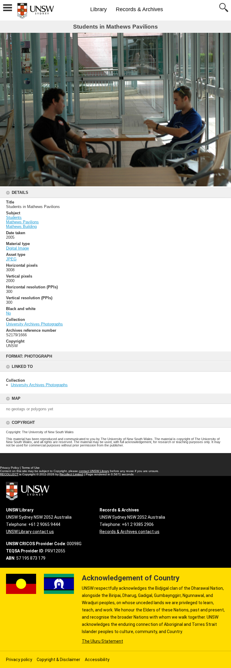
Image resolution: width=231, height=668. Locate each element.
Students (14, 217)
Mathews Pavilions (22, 222)
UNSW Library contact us (30, 531)
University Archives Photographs (39, 385)
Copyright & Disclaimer (58, 659)
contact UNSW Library (94, 471)
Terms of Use (31, 467)
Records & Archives (139, 9)
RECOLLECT (9, 474)
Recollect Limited (71, 474)
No (8, 313)
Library (98, 9)
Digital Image (17, 248)
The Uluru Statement (102, 641)
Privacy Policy (9, 467)
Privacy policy (19, 659)
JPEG (11, 259)
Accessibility (97, 659)
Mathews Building (21, 226)
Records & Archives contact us (129, 531)
